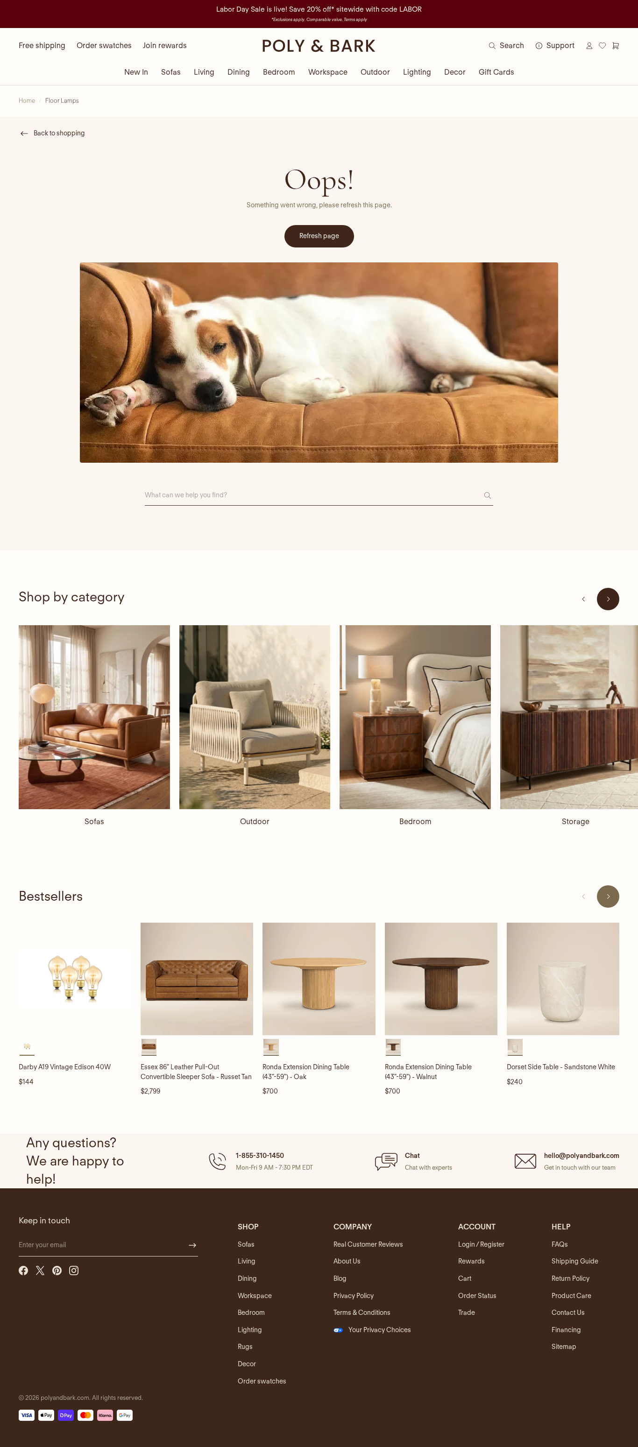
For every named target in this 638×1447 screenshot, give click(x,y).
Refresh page (319, 236)
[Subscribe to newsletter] (192, 1245)
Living (204, 72)
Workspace (327, 72)
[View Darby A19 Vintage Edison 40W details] (75, 979)
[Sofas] (94, 717)
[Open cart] (615, 45)
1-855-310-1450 (260, 1155)
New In (136, 72)
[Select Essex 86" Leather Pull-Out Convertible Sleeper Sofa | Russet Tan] (149, 1046)
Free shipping (42, 45)
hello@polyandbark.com (581, 1155)
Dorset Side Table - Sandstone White (561, 1067)
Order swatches (104, 45)
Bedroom (279, 72)
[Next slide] (608, 599)
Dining (238, 72)
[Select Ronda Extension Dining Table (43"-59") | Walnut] (393, 1046)
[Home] (319, 46)
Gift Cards (496, 72)
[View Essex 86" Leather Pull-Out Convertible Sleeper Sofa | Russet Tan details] (197, 979)
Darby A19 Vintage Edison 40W (65, 1067)
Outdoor (375, 72)
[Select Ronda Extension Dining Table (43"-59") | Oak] (270, 1046)
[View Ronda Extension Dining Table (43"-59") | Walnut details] (441, 979)
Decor (455, 72)
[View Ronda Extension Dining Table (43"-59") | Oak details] (318, 979)
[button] (259, 1161)
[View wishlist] (602, 45)
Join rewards (165, 45)
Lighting (417, 72)
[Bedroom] (415, 717)
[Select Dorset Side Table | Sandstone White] (515, 1046)
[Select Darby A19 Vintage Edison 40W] (27, 1046)
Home (27, 100)
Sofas (171, 72)
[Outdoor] (255, 717)
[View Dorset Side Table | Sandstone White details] (563, 979)
